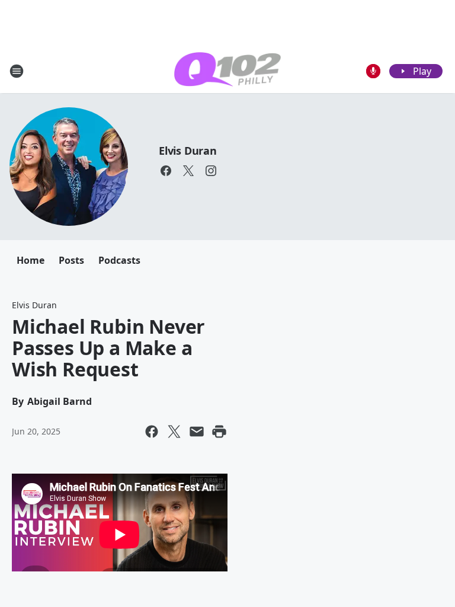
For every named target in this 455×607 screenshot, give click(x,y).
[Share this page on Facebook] (151, 431)
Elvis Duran (188, 150)
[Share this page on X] (174, 431)
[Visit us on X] (188, 171)
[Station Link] (227, 71)
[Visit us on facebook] (166, 171)
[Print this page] (219, 431)
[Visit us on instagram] (211, 171)
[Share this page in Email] (196, 431)
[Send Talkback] (373, 71)
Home (30, 260)
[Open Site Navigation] (16, 71)
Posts (71, 260)
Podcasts (119, 260)
